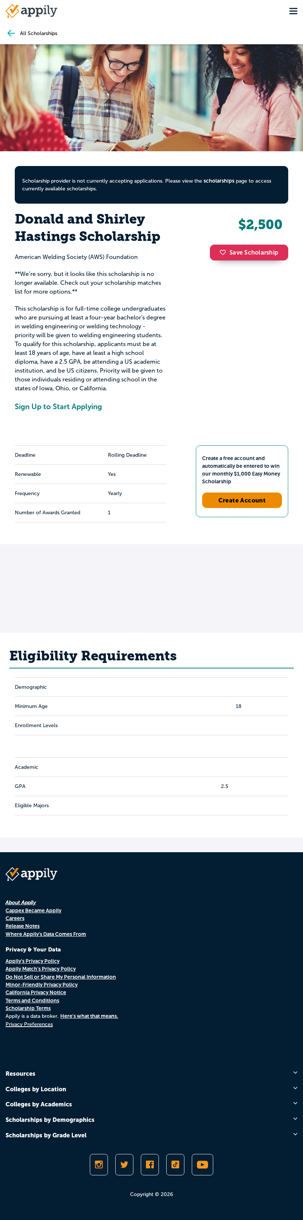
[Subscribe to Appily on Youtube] (202, 1164)
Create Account (242, 500)
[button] (224, 252)
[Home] (31, 11)
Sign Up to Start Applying (58, 406)
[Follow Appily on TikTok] (175, 1164)
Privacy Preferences (29, 1024)
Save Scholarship (253, 252)
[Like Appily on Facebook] (150, 1164)
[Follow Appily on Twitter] (124, 1164)
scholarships (219, 181)
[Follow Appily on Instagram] (99, 1164)
